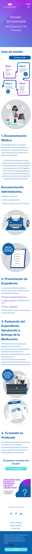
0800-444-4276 (9, 300)
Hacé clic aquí (16, 469)
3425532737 (13, 306)
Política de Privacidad (16, 525)
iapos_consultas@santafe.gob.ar (16, 297)
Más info (11, 545)
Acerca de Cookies (16, 528)
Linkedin (21, 513)
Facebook (16, 513)
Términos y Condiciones (16, 523)
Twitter (11, 513)
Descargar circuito (19, 57)
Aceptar (16, 549)
